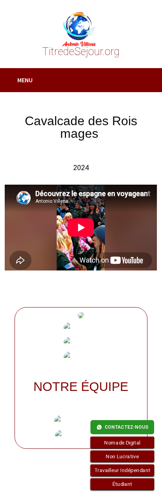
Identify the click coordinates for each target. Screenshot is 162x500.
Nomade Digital (122, 442)
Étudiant (122, 484)
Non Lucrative (122, 456)
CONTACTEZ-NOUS (126, 427)
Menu (25, 80)
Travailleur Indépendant (122, 470)
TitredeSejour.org (81, 51)
